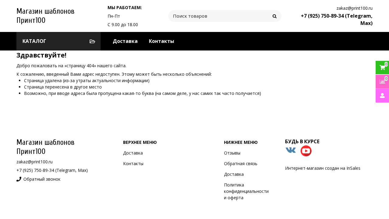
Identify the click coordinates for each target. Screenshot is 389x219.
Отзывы (232, 153)
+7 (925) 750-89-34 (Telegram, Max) (52, 170)
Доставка (125, 41)
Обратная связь (240, 163)
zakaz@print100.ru (354, 8)
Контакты (161, 41)
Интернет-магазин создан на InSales (322, 168)
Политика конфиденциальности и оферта (246, 191)
